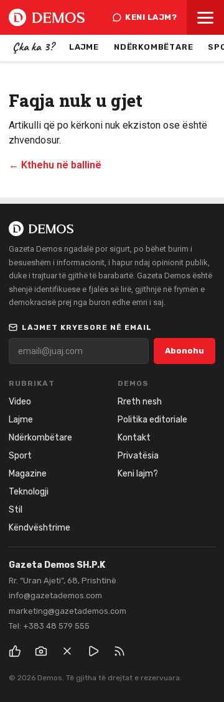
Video (20, 401)
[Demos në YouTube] (93, 651)
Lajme (84, 47)
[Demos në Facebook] (15, 651)
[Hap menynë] (205, 17)
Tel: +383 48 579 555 (49, 626)
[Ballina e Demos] (47, 17)
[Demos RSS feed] (119, 651)
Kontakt (134, 437)
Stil (15, 509)
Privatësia (138, 455)
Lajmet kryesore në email (87, 327)
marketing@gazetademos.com (67, 611)
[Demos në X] (67, 651)
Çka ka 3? (33, 46)
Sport (20, 455)
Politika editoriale (152, 419)
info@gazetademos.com (55, 595)
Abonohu (184, 350)
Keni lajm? (151, 17)
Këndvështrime (39, 527)
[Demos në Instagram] (41, 651)
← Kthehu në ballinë (55, 165)
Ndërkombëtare (153, 47)
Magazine (28, 473)
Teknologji (29, 491)
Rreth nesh (140, 401)
